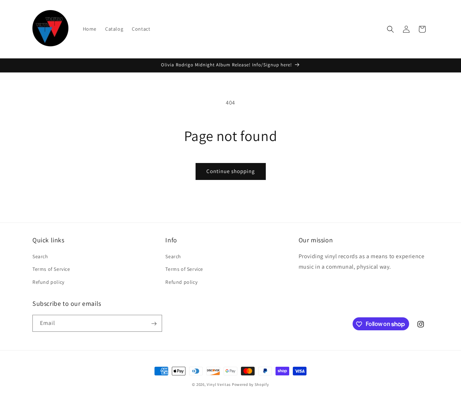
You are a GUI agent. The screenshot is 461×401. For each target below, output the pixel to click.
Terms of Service (51, 269)
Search (40, 257)
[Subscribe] (154, 323)
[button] (390, 29)
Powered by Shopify (250, 384)
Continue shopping (230, 171)
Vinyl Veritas (219, 384)
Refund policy (48, 282)
